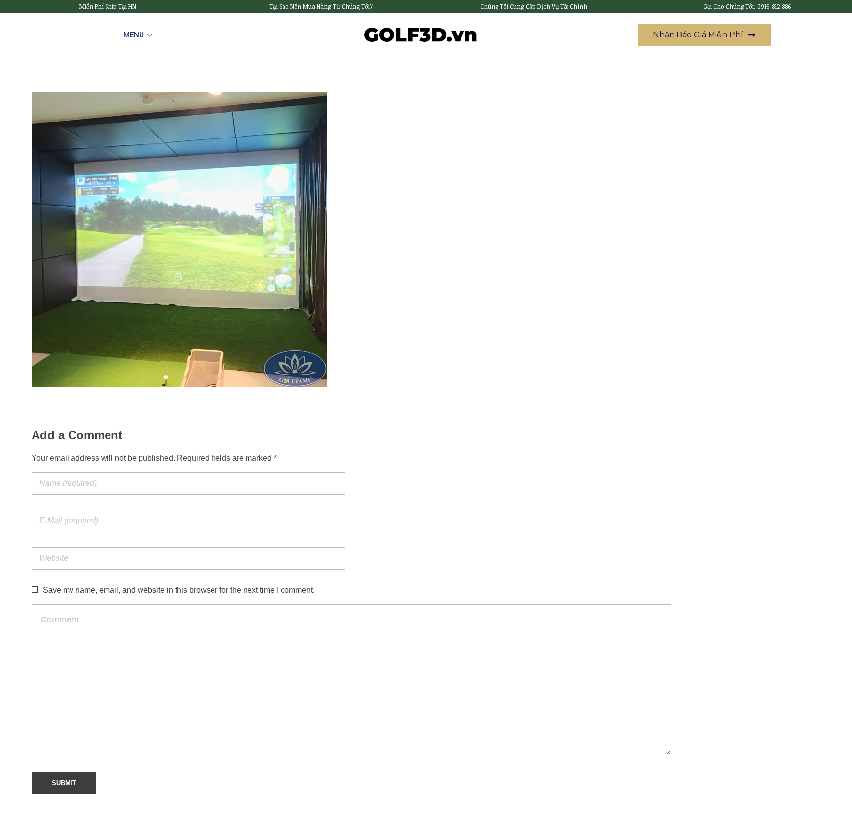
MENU (133, 35)
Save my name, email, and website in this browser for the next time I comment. (179, 590)
